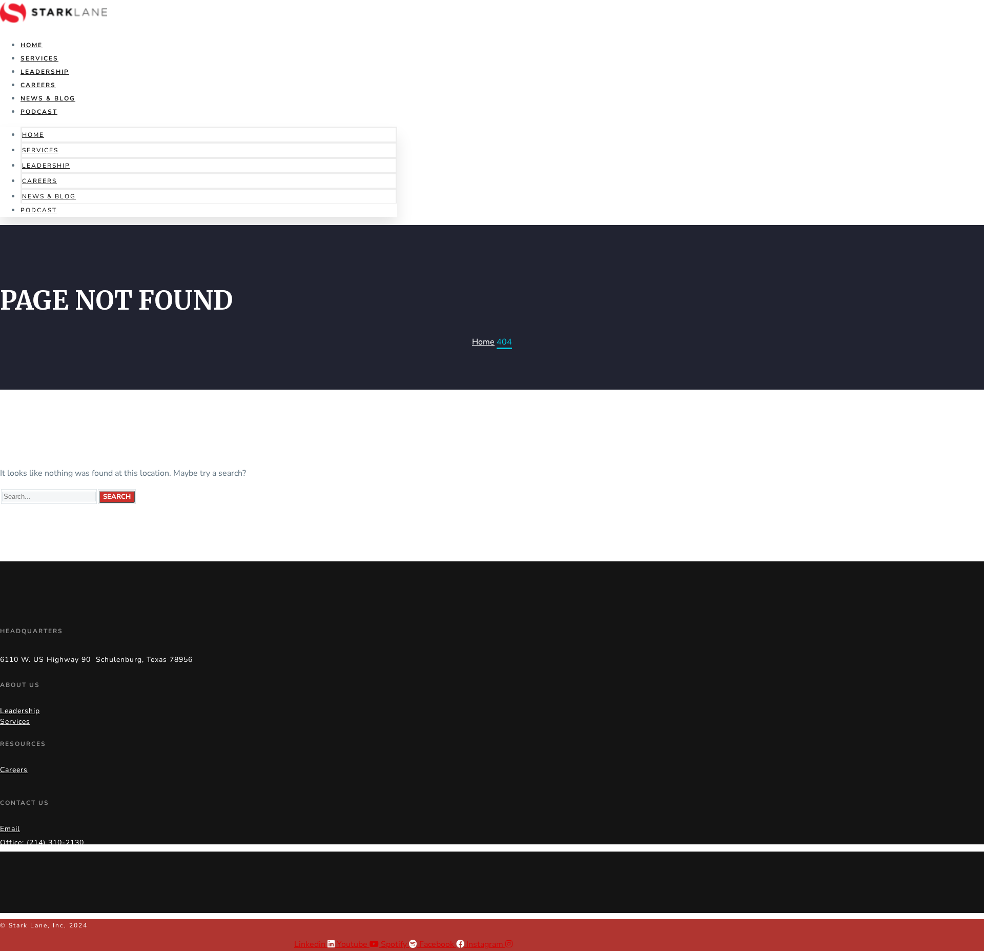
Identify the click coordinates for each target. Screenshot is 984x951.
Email (10, 829)
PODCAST (38, 112)
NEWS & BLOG (47, 98)
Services (15, 721)
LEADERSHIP (44, 72)
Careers (14, 770)
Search (117, 496)
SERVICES (39, 58)
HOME (31, 45)
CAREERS (38, 85)
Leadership (20, 711)
